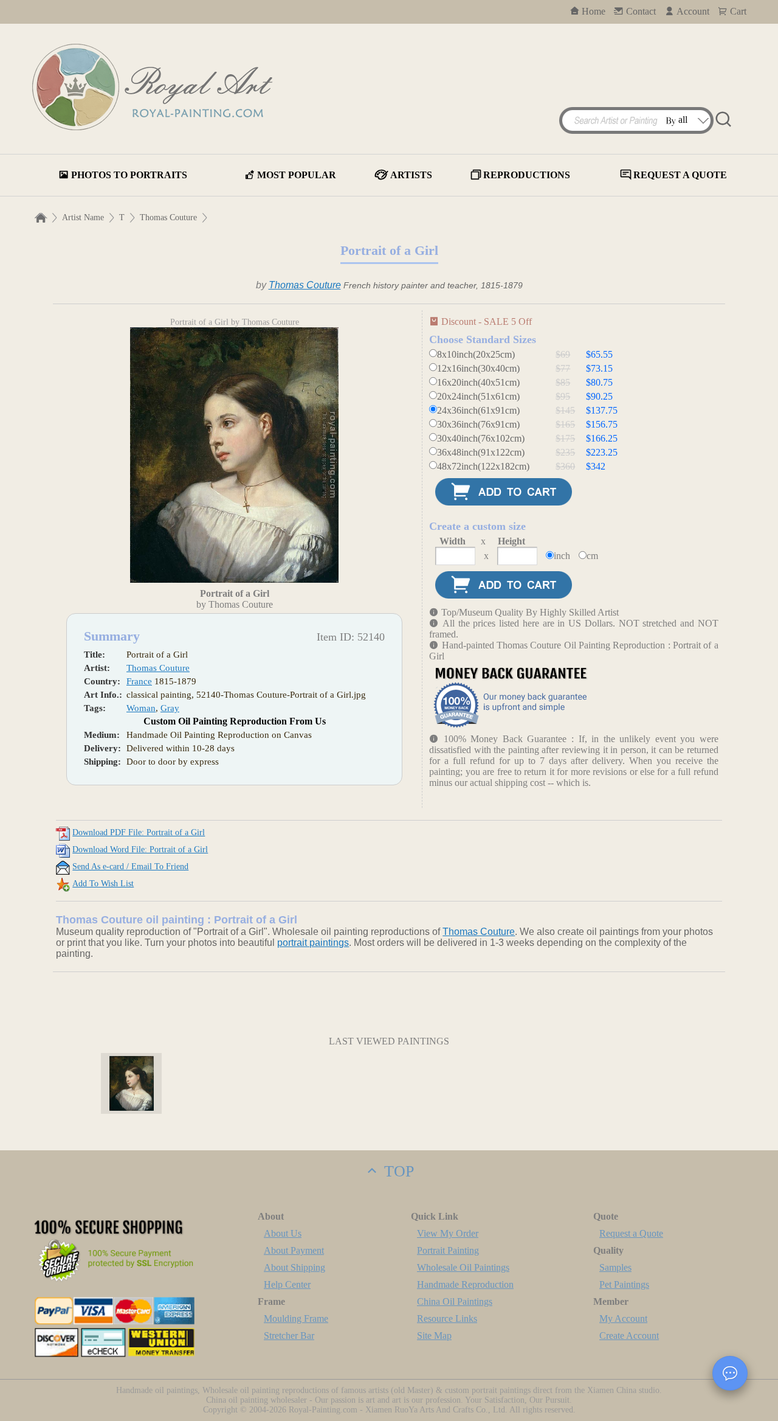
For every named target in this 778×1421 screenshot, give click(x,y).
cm (592, 556)
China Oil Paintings (454, 1301)
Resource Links (447, 1318)
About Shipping (294, 1267)
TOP (397, 1171)
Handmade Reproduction (465, 1284)
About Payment (294, 1250)
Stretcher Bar (289, 1335)
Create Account (629, 1335)
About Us (282, 1233)
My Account (623, 1318)
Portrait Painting (448, 1250)
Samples (615, 1267)
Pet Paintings (624, 1284)
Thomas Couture (168, 217)
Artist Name (83, 217)
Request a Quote (631, 1233)
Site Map (434, 1335)
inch (562, 556)
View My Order (447, 1233)
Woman (141, 708)
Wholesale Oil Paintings (463, 1267)
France (139, 681)
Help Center (287, 1284)
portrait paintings (313, 942)
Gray (169, 708)
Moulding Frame (296, 1318)
